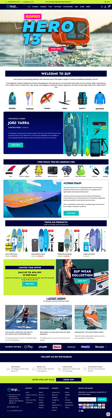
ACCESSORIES (68, 7)
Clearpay (54, 397)
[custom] (79, 411)
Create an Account (31, 395)
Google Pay (55, 400)
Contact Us (29, 402)
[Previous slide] (6, 169)
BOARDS (35, 7)
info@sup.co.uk (29, 2)
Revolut (54, 410)
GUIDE (82, 7)
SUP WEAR (57, 7)
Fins (66, 397)
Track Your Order (31, 400)
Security (41, 397)
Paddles (67, 395)
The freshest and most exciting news (56, 301)
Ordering (41, 405)
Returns (41, 408)
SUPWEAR (100, 109)
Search (41, 392)
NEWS (88, 7)
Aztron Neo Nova (11, 254)
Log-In (27, 392)
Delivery (41, 402)
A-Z (29, 7)
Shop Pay (55, 408)
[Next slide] (105, 169)
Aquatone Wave (89, 254)
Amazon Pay (56, 392)
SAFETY (82, 108)
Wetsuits (67, 400)
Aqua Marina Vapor (38, 254)
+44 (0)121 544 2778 (13, 2)
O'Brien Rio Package (64, 254)
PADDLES (43, 7)
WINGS (47, 108)
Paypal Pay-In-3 (57, 405)
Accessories (68, 402)
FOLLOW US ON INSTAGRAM (56, 356)
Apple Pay (55, 395)
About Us (41, 395)
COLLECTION (82, 275)
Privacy (41, 400)
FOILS (50, 7)
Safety (67, 408)
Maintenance (69, 405)
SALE (76, 7)
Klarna (54, 402)
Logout (28, 397)
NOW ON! (68, 379)
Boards (67, 392)
